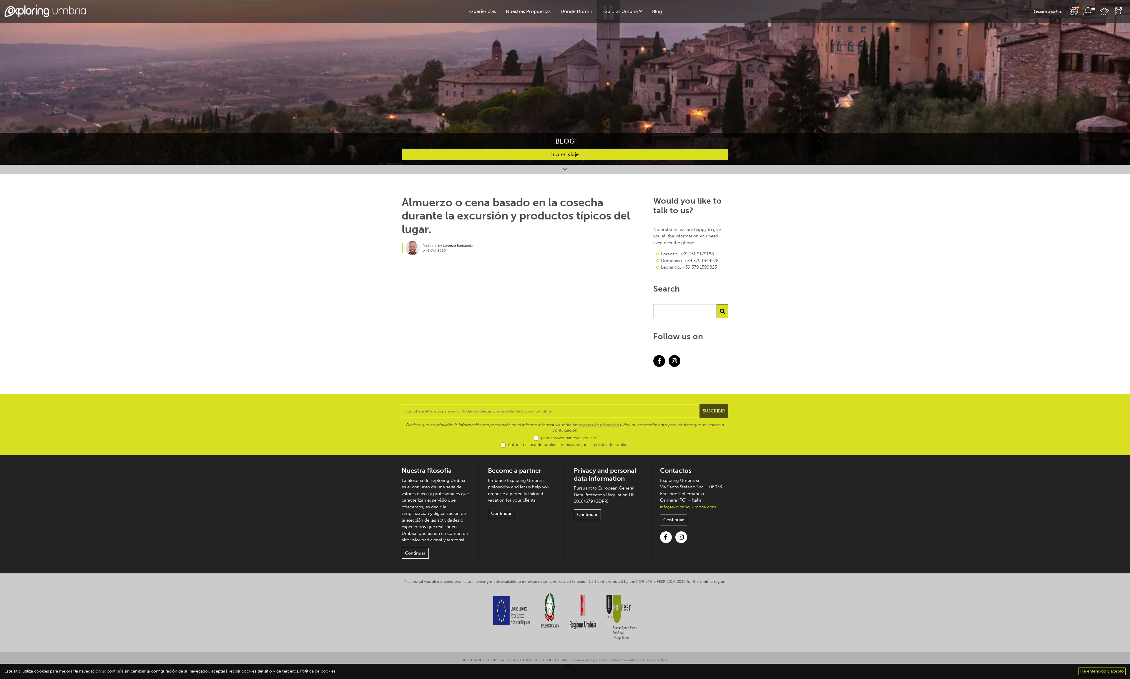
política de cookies (611, 444)
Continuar (415, 553)
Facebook (659, 361)
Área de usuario (1089, 11)
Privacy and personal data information (605, 474)
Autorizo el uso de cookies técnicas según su (568, 444)
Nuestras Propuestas (528, 11)
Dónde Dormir (576, 11)
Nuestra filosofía (427, 471)
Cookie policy (655, 660)
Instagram (674, 361)
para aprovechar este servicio (568, 437)
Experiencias (482, 11)
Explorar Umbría (620, 11)
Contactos (676, 471)
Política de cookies (317, 671)
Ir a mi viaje (565, 154)
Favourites (1104, 11)
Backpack (1118, 11)
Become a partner (1048, 11)
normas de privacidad (599, 424)
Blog (657, 11)
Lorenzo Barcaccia (458, 246)
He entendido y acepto (1102, 671)
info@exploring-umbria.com (688, 507)
